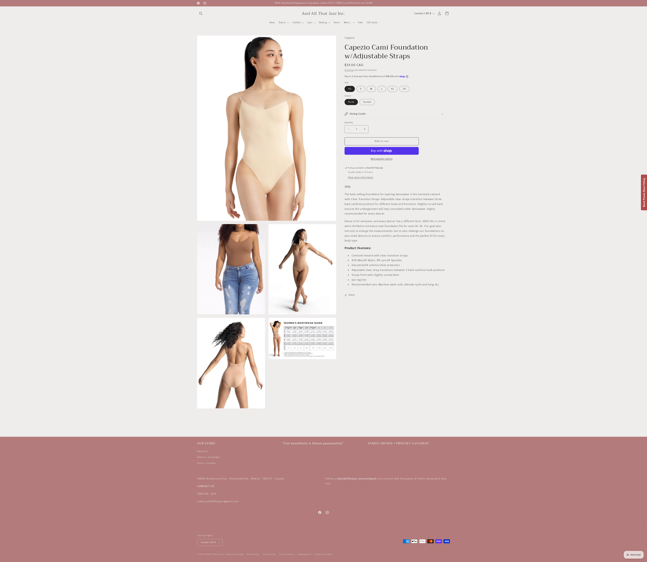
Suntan (367, 102)
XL (392, 89)
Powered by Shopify (234, 554)
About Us (202, 451)
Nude (351, 102)
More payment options (382, 159)
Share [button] (351, 295)
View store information (360, 177)
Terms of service (286, 554)
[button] (201, 13)
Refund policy (253, 554)
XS (349, 89)
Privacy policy (269, 554)
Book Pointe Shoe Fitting (644, 192)
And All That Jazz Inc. (215, 554)
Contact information (323, 554)
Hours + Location (206, 463)
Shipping (349, 70)
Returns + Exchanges (208, 457)
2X (404, 89)
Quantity (349, 122)
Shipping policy (305, 554)
